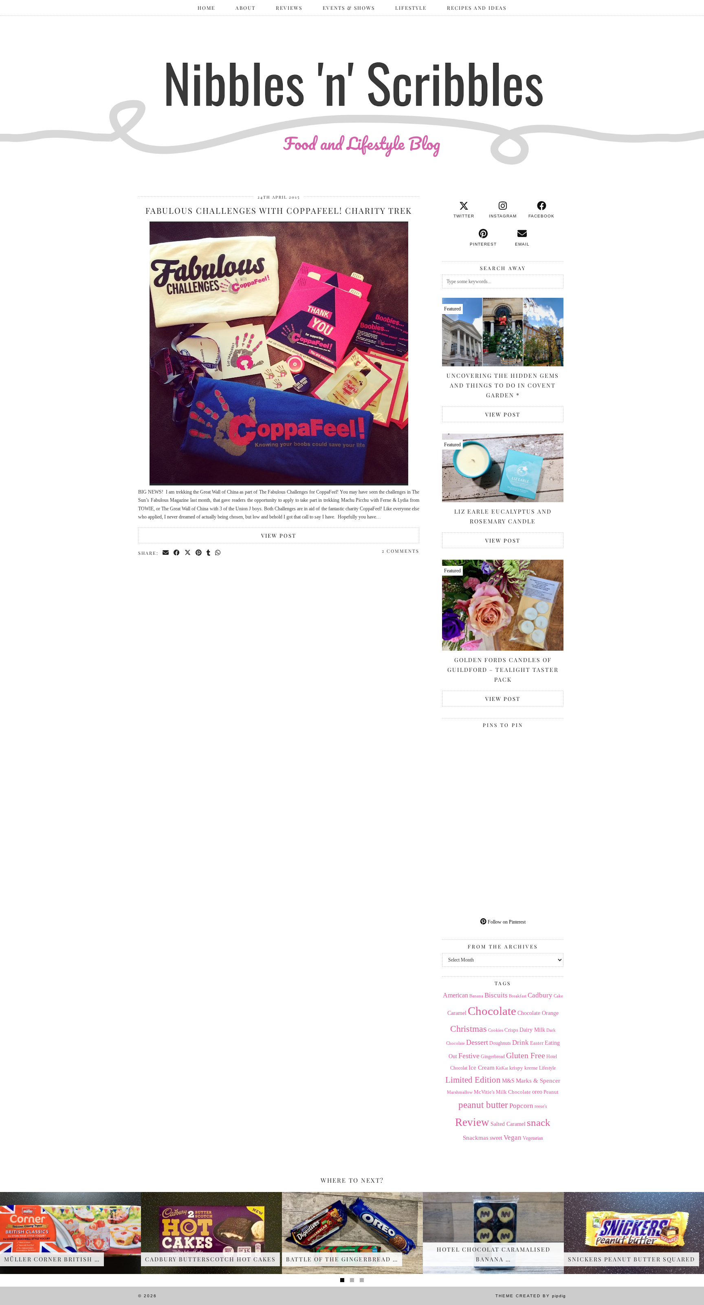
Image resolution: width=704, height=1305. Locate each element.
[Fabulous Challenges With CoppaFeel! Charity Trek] (279, 484)
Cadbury (540, 995)
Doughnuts (500, 1043)
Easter (536, 1043)
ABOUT (245, 7)
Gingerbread (493, 1056)
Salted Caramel (508, 1124)
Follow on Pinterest (506, 922)
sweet (496, 1138)
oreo (537, 1092)
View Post (278, 535)
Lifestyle (411, 7)
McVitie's (484, 1092)
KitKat (502, 1068)
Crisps (511, 1030)
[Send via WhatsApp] (218, 552)
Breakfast (517, 996)
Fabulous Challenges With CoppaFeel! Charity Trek (278, 210)
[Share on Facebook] (177, 552)
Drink (520, 1042)
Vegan (512, 1137)
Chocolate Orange (538, 1013)
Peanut (551, 1092)
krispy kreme (523, 1068)
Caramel (456, 1013)
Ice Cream (482, 1067)
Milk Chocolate (513, 1092)
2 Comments (400, 551)
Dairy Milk (532, 1030)
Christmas (468, 1029)
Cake (558, 996)
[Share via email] (166, 552)
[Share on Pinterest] (199, 552)
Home (206, 7)
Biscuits (496, 995)
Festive (469, 1056)
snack (538, 1122)
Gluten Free (525, 1055)
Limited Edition (473, 1080)
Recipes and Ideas (476, 7)
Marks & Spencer (538, 1080)
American (455, 995)
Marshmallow (460, 1092)
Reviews (289, 7)
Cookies (495, 1030)
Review (472, 1122)
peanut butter (483, 1104)
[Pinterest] (472, 761)
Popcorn (521, 1105)
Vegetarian (533, 1138)
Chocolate (492, 1010)
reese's (541, 1106)
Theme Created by (530, 1296)
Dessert (477, 1042)
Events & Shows (349, 7)
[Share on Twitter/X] (188, 552)
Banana (476, 995)
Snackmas (475, 1137)
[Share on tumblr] (209, 552)
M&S (508, 1081)
